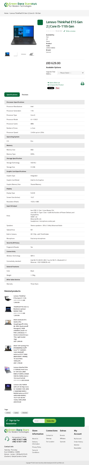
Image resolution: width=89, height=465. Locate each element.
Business (25, 413)
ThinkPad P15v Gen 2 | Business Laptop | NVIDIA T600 (21, 309)
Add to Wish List (54, 83)
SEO (56, 463)
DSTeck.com (61, 463)
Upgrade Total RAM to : (50, 73)
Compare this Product (56, 85)
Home (6, 13)
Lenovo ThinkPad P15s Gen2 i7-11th (20, 297)
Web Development (48, 463)
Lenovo (48, 52)
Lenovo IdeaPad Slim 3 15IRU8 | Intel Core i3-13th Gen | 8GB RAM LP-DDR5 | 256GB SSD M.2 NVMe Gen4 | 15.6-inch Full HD (21, 372)
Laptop (16, 413)
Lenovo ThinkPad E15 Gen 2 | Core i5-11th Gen (25, 13)
